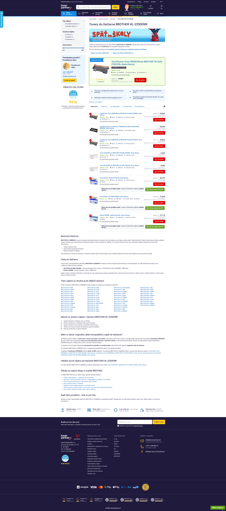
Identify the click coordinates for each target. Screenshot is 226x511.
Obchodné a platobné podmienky (97, 439)
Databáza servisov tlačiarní (95, 471)
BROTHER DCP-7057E (67, 293)
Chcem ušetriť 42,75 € (156, 227)
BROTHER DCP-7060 (67, 295)
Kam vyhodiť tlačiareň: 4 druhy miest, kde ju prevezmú (80, 389)
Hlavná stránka (93, 19)
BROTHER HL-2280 (119, 309)
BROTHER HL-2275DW (120, 307)
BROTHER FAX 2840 (67, 309)
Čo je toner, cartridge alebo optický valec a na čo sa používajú (109, 91)
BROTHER (112, 19)
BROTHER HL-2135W (93, 301)
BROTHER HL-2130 (93, 291)
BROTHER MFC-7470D (147, 299)
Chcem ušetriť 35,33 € (156, 189)
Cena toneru (67, 45)
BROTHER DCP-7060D (67, 297)
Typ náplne (67, 21)
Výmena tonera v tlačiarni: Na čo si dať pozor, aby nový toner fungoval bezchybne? (88, 387)
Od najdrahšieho (127, 106)
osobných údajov (138, 426)
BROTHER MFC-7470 (146, 297)
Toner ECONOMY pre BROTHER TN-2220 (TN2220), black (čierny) (119, 153)
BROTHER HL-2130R (93, 293)
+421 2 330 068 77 (136, 7)
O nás (115, 439)
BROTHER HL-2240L (120, 293)
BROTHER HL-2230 (93, 309)
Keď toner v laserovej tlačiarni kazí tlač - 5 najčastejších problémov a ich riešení (87, 379)
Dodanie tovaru (131, 1)
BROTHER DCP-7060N (67, 299)
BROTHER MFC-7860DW (147, 305)
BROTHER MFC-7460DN (147, 295)
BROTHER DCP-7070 (67, 305)
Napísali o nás (91, 473)
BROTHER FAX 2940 (93, 288)
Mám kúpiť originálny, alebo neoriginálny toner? (108, 97)
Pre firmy (146, 1)
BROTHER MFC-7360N (147, 290)
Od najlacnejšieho (115, 106)
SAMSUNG (117, 454)
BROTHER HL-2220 (93, 307)
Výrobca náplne (68, 32)
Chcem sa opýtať (69, 80)
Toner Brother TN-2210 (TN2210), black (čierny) (114, 178)
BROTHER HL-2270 (119, 303)
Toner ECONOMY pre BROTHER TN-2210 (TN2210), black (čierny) (119, 165)
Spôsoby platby (91, 454)
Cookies (89, 444)
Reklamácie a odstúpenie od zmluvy (97, 446)
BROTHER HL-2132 (93, 295)
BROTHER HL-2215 (93, 305)
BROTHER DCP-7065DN (68, 303)
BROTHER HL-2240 (119, 290)
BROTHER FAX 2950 (93, 290)
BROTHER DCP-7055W (67, 290)
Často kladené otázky (93, 463)
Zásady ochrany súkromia (94, 441)
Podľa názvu (104, 106)
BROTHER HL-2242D (120, 295)
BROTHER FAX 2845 (67, 311)
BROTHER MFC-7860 (146, 301)
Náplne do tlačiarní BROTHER (100, 53)
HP (115, 449)
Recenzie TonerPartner (93, 468)
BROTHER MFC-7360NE (147, 291)
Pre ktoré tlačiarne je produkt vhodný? (120, 75)
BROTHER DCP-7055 (67, 288)
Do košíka (142, 80)
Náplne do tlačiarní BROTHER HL (123, 53)
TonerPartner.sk (119, 436)
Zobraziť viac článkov (95, 102)
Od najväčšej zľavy (139, 106)
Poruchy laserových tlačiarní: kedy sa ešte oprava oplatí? (80, 381)
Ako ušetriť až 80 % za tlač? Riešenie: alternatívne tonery (147, 91)
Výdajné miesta (91, 451)
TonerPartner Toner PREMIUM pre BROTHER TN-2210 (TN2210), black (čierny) (119, 353)
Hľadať (115, 7)
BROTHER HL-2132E (93, 297)
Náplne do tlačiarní (103, 19)
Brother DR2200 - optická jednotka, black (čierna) (115, 215)
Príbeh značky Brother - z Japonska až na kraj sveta (79, 377)
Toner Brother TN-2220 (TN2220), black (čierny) (114, 196)
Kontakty (153, 1)
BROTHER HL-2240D (93, 311)
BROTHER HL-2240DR (120, 291)
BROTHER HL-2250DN (120, 297)
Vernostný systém (92, 456)
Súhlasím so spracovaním (131, 426)
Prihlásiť (150, 8)
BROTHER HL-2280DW (120, 311)
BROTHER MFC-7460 (146, 293)
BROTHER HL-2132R (93, 299)
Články (139, 1)
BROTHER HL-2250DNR (121, 301)
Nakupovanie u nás (94, 436)
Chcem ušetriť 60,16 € (156, 208)
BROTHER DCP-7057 (67, 291)
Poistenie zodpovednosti (94, 461)
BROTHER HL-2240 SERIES (122, 288)
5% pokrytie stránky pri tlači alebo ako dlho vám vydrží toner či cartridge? (148, 97)
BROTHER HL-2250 (119, 299)
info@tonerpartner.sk (69, 76)
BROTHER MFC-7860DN (147, 303)
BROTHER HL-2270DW (120, 305)
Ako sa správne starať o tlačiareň (73, 383)
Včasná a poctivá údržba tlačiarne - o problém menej (79, 385)
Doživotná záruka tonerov (94, 459)
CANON (116, 451)
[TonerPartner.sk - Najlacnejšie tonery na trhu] (66, 7)
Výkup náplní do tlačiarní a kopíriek (97, 466)
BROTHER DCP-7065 (67, 301)
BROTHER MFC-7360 (146, 288)
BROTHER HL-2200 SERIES (95, 303)
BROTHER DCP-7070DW (68, 307)
